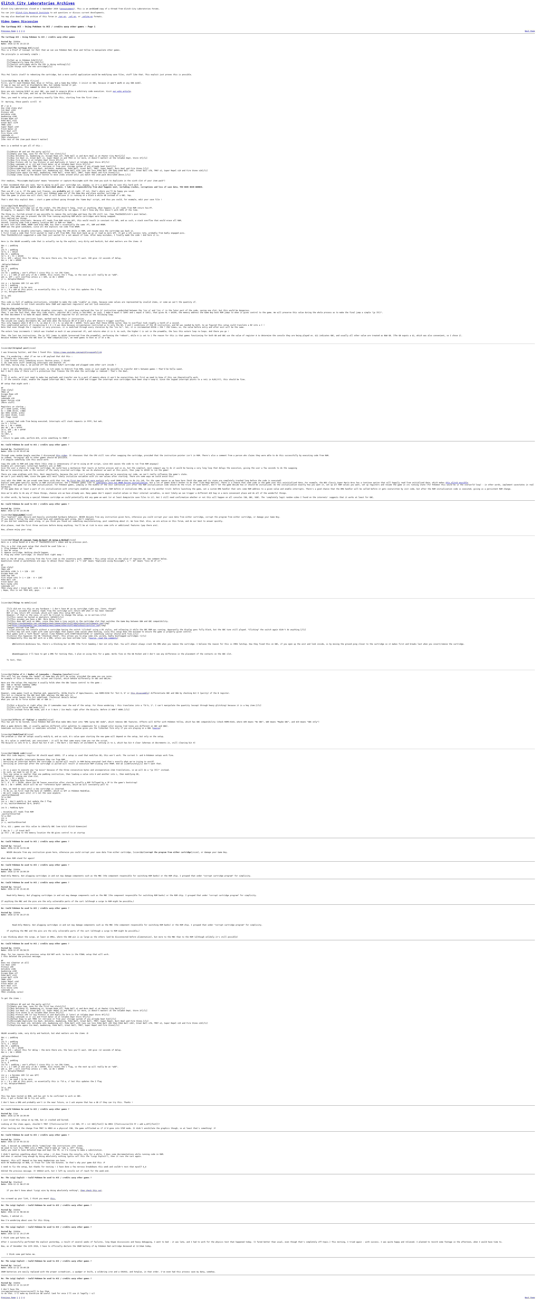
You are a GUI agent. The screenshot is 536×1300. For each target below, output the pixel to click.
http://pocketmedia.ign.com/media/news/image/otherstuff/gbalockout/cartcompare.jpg (57, 623)
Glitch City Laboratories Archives (38, 3)
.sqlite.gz (87, 16)
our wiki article (122, 91)
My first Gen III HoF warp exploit (85, 480)
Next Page (530, 31)
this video (61, 455)
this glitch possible (457, 483)
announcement (67, 9)
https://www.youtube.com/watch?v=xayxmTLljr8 (78, 352)
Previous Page (8, 31)
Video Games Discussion (19, 21)
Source (156, 728)
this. (53, 1198)
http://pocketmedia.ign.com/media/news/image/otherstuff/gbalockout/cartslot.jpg (55, 625)
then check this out (91, 1190)
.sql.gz (72, 16)
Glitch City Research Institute (32, 13)
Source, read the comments (103, 638)
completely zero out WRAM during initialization (121, 483)
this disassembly (140, 693)
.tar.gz (62, 16)
